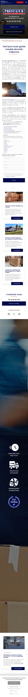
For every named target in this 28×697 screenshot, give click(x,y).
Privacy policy (14, 693)
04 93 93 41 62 (15, 21)
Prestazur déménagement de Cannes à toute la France (13, 238)
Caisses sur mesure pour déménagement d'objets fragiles (12, 271)
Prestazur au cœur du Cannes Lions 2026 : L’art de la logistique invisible (13, 656)
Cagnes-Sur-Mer (7, 141)
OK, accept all (14, 683)
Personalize (15, 691)
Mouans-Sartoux (7, 147)
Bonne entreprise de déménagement (10, 126)
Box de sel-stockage (7, 127)
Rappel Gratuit (20, 2)
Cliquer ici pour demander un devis (14, 31)
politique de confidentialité (10, 176)
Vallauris (5, 150)
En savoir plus (17, 218)
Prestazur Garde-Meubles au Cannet (14, 206)
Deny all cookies (14, 686)
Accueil (2, 39)
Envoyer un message (14, 303)
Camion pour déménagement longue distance (12, 131)
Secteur (6, 39)
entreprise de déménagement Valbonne (14, 61)
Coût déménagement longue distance (11, 132)
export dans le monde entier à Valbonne (15, 116)
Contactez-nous (14, 27)
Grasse (5, 143)
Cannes (5, 142)
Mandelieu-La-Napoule (8, 146)
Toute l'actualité (18, 668)
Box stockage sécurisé (8, 129)
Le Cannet (6, 144)
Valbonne (11, 39)
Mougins (5, 148)
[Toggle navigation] (26, 2)
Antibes (5, 139)
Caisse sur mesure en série (9, 130)
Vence (5, 152)
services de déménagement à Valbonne (14, 101)
